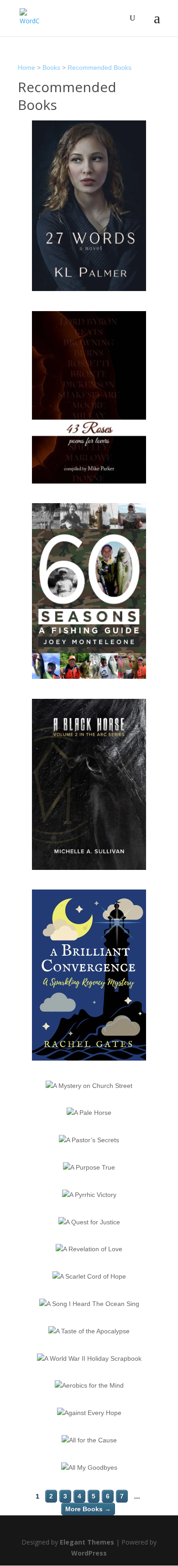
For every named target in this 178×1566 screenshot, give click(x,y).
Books (51, 67)
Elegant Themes (87, 1542)
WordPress (89, 1553)
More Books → (88, 1509)
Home (26, 67)
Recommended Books (99, 67)
